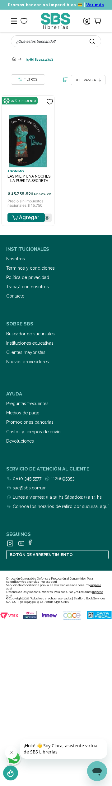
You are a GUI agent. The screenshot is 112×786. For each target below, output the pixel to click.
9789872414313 (39, 60)
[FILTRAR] (28, 79)
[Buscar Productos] (92, 41)
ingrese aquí (48, 581)
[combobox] (56, 41)
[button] (47, 218)
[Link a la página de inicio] (14, 59)
